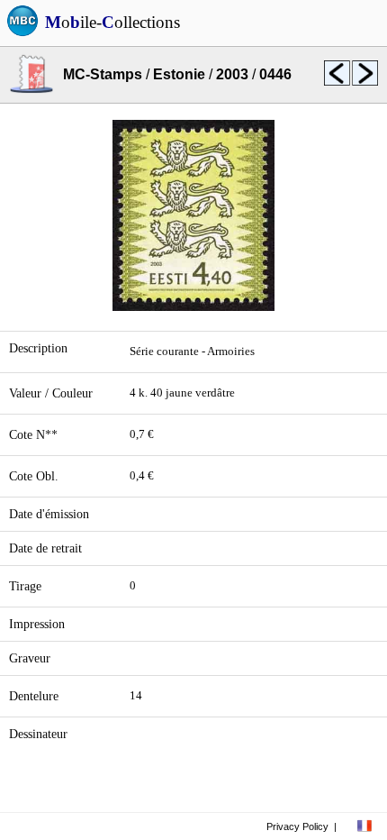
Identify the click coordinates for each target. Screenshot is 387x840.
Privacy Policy (297, 826)
